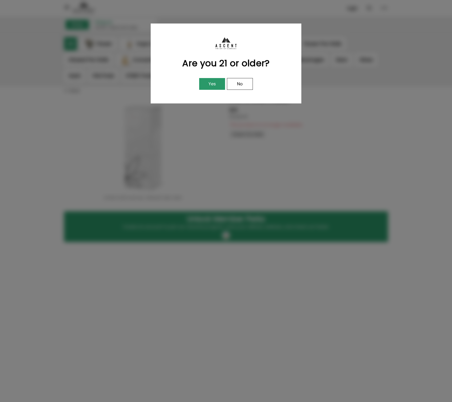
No (240, 84)
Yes (212, 84)
